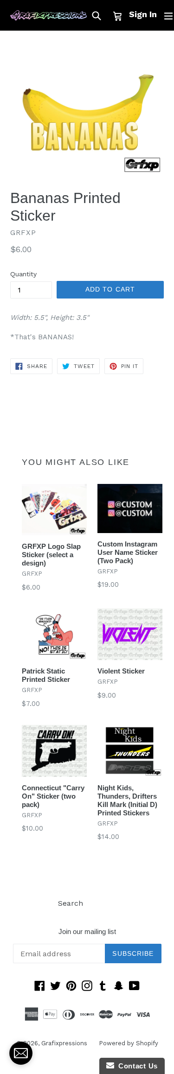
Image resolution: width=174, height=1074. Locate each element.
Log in (105, 903)
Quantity (23, 274)
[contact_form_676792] (20, 1053)
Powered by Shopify (128, 1043)
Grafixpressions (64, 1043)
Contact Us (136, 1066)
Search (70, 903)
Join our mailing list (87, 931)
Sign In (143, 14)
